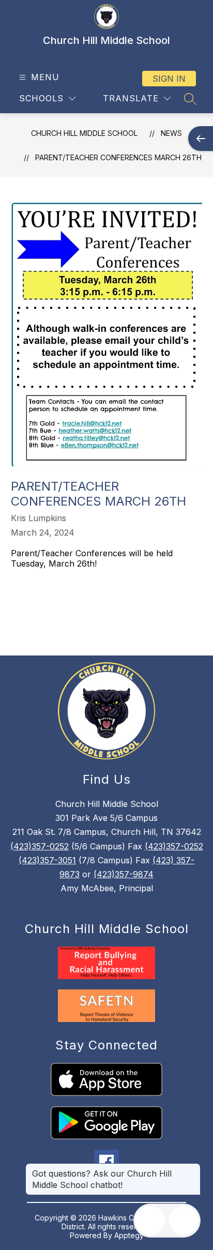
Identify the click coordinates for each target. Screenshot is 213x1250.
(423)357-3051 (47, 860)
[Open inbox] (150, 1220)
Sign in (169, 78)
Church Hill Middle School (84, 133)
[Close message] (192, 1168)
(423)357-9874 (124, 874)
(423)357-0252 (39, 846)
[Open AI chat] (183, 1220)
